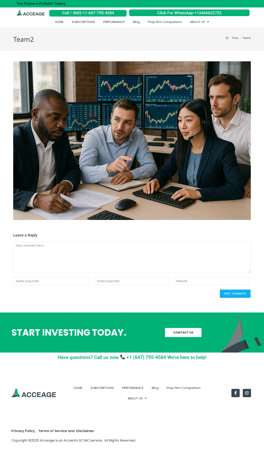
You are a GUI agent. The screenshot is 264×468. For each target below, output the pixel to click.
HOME (59, 22)
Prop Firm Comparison (165, 22)
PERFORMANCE (114, 22)
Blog (136, 22)
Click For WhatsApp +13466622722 (189, 12)
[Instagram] (247, 393)
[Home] (227, 38)
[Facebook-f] (235, 393)
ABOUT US (197, 22)
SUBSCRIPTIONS (83, 22)
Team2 (247, 38)
